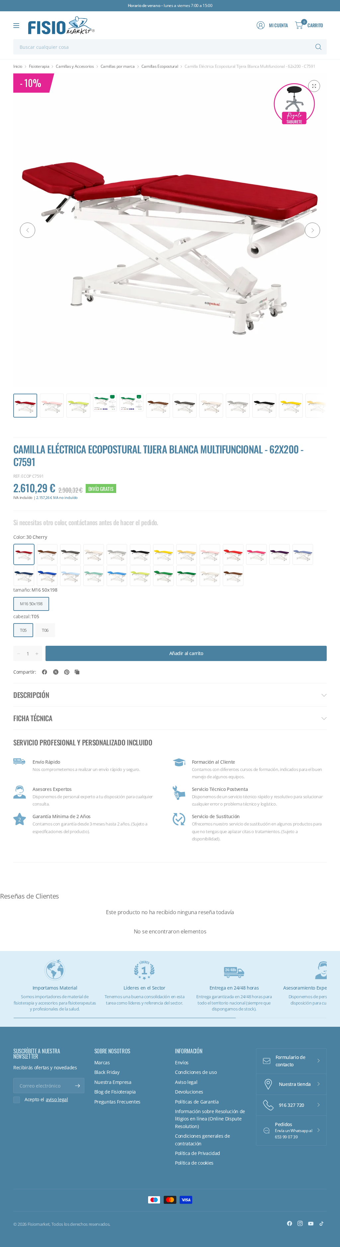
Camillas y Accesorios (75, 66)
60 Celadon (187, 576)
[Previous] (27, 230)
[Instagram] (300, 1223)
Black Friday (107, 1072)
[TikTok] (321, 1223)
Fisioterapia (39, 66)
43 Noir (140, 554)
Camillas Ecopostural (159, 66)
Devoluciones (189, 1092)
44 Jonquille (163, 554)
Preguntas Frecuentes (117, 1102)
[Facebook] (289, 1223)
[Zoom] (314, 86)
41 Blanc (94, 554)
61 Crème (210, 576)
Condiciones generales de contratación (202, 1139)
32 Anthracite (70, 554)
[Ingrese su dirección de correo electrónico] (77, 1085)
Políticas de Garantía (196, 1102)
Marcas (102, 1062)
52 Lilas (303, 554)
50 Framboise (256, 554)
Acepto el (46, 1100)
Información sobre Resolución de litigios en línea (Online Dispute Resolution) (210, 1118)
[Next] (312, 230)
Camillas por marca (118, 66)
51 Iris (280, 554)
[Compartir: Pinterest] (66, 672)
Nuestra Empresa (112, 1082)
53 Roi (24, 576)
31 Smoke (47, 554)
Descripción (31, 695)
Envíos (182, 1062)
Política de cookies (194, 1163)
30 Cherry (24, 554)
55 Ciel (70, 576)
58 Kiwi (140, 576)
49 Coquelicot (233, 554)
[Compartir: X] (55, 672)
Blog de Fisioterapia (115, 1092)
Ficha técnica (32, 718)
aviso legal (57, 1100)
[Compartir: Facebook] (44, 672)
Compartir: (24, 672)
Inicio (17, 66)
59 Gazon (163, 576)
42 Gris (117, 554)
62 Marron (233, 576)
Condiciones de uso (195, 1072)
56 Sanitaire (94, 576)
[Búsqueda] (318, 46)
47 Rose (210, 554)
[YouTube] (310, 1223)
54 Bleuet (47, 576)
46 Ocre (187, 554)
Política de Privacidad (197, 1153)
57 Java (117, 576)
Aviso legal (186, 1082)
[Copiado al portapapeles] (77, 672)
